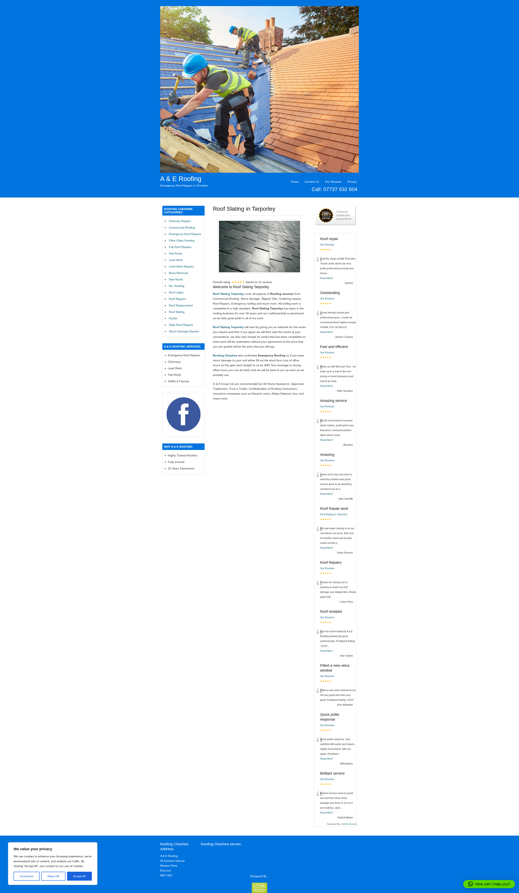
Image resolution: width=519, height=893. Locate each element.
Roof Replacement (181, 305)
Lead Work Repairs (181, 266)
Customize (26, 876)
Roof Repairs (177, 299)
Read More (326, 278)
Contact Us (312, 181)
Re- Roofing (176, 286)
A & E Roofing (180, 178)
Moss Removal (178, 273)
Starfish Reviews (349, 824)
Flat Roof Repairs (180, 247)
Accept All (79, 876)
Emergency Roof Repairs (185, 234)
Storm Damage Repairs (184, 331)
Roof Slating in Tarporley (333, 514)
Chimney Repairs (180, 221)
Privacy (352, 181)
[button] (489, 884)
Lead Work (176, 260)
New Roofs (176, 279)
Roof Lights (176, 292)
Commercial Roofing (182, 227)
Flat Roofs (175, 253)
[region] (52, 863)
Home (295, 181)
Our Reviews (333, 181)
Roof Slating (176, 311)
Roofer (173, 318)
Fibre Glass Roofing (181, 240)
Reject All (53, 876)
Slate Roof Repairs (181, 324)
